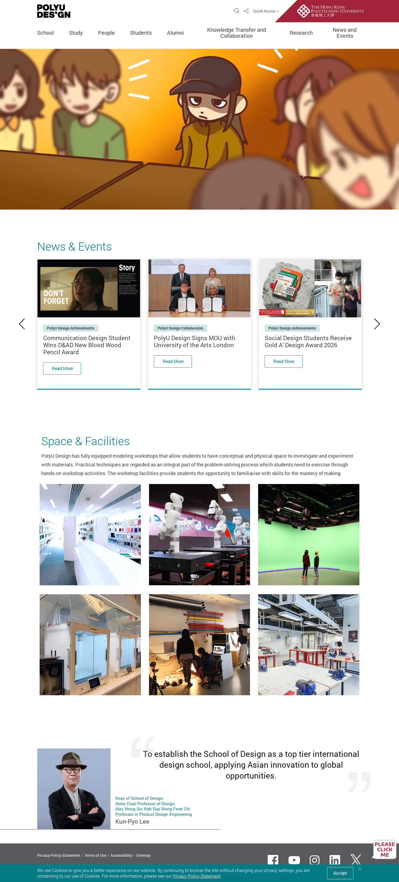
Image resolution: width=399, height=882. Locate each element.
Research (301, 33)
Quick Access (264, 11)
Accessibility (121, 855)
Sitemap (143, 855)
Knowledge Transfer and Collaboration (236, 33)
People (106, 33)
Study (76, 33)
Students (141, 33)
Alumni (175, 33)
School (45, 33)
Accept (340, 873)
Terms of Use (95, 855)
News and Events (345, 33)
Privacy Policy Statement (58, 855)
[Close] (360, 868)
